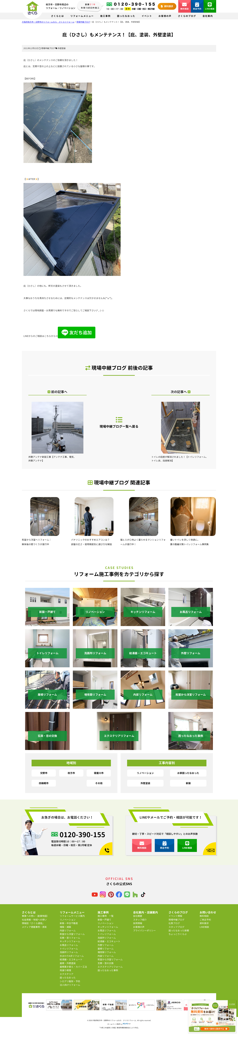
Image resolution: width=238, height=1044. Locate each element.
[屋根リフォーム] (47, 706)
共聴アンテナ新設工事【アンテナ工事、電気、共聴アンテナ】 (52, 458)
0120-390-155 (82, 834)
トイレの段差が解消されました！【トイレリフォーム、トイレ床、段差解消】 (179, 458)
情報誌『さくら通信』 (33, 923)
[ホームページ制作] (127, 1024)
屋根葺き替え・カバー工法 (73, 966)
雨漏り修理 (65, 970)
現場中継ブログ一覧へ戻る (119, 426)
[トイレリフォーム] (47, 665)
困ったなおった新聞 (179, 930)
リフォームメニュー (82, 15)
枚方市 (71, 773)
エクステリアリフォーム (110, 966)
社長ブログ (174, 923)
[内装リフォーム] (143, 706)
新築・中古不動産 (69, 923)
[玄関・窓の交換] (47, 748)
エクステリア (66, 974)
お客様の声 (165, 15)
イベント (147, 15)
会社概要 (137, 915)
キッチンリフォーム (70, 941)
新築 (188, 783)
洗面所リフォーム (69, 952)
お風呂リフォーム (69, 945)
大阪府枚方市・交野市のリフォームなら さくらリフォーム (114, 1020)
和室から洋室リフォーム (72, 934)
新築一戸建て (104, 919)
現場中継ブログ (48, 48)
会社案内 (208, 15)
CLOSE (232, 1004)
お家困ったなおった (188, 773)
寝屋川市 (99, 773)
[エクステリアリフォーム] (119, 748)
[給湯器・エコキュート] (143, 665)
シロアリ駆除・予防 (70, 981)
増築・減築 (65, 926)
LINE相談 (210, 8)
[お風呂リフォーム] (190, 624)
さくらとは (57, 15)
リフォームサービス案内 (72, 915)
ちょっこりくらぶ (178, 934)
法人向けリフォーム (70, 984)
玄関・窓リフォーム (70, 937)
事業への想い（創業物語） (35, 915)
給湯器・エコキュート (71, 959)
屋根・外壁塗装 (68, 963)
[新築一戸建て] (47, 624)
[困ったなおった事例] (190, 748)
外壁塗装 (62, 48)
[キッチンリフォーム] (143, 624)
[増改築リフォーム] (95, 706)
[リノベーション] (95, 624)
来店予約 (197, 8)
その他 (98, 783)
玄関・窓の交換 (105, 963)
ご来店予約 (205, 919)
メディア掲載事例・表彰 (34, 926)
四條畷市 (44, 783)
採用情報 (137, 923)
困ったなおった (126, 15)
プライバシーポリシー (144, 930)
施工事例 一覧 (105, 915)
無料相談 (184, 8)
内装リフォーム (68, 930)
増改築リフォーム (107, 952)
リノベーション (145, 773)
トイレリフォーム (69, 948)
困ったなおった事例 (108, 970)
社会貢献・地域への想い (34, 919)
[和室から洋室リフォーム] (190, 706)
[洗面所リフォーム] (95, 665)
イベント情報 (175, 915)
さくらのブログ (187, 15)
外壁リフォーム (105, 945)
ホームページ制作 (113, 1024)
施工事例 (105, 15)
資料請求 (168, 6)
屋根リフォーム (105, 948)
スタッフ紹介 (140, 919)
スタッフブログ (176, 926)
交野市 (43, 773)
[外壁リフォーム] (190, 665)
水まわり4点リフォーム (72, 955)
